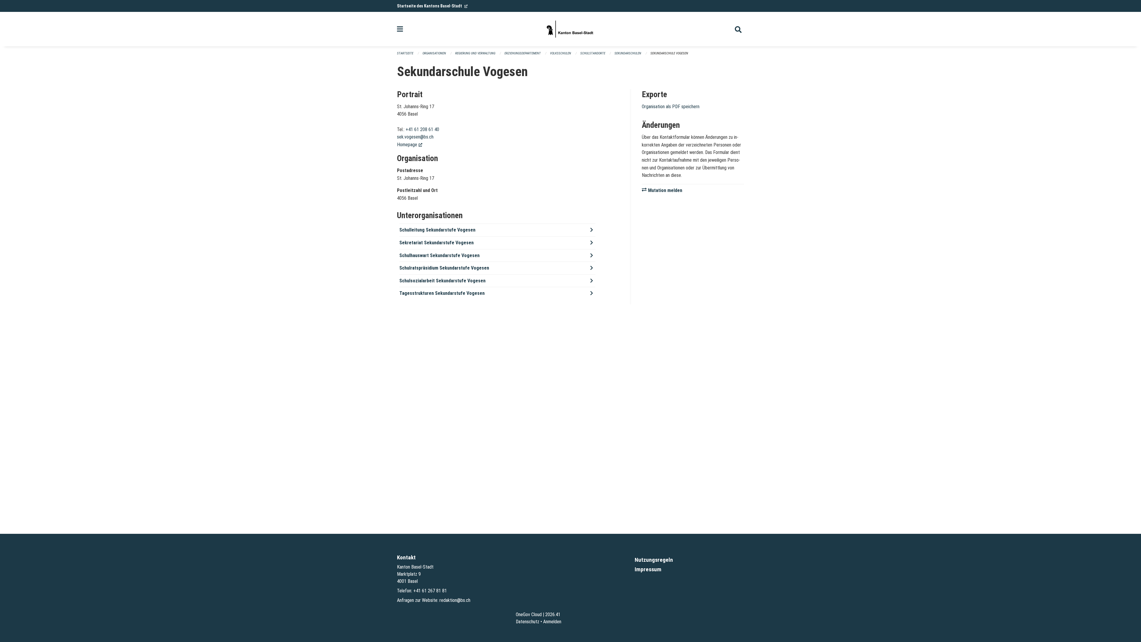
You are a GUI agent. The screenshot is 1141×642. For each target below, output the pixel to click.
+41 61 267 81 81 (430, 591)
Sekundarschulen (627, 53)
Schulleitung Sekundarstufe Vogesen (437, 230)
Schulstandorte (592, 53)
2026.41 (552, 614)
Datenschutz (527, 621)
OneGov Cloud (529, 614)
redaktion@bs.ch (454, 600)
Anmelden (552, 621)
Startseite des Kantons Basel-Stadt (432, 6)
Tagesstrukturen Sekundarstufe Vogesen (442, 293)
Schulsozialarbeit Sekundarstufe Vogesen (442, 281)
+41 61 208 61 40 (422, 129)
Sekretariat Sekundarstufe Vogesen (436, 243)
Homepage (409, 144)
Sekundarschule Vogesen (669, 53)
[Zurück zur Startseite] (570, 29)
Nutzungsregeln (654, 559)
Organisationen (434, 53)
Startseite (405, 53)
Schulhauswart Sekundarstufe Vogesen (439, 255)
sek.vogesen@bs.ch (415, 137)
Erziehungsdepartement (523, 53)
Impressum (648, 569)
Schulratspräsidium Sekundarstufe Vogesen (444, 268)
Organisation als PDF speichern (670, 106)
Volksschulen (560, 53)
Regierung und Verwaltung (475, 53)
